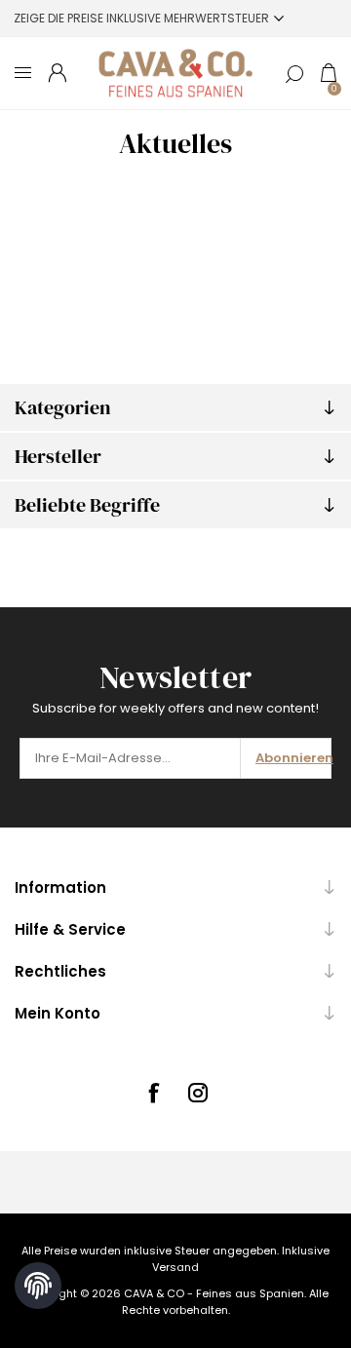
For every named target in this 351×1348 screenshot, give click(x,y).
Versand (175, 1267)
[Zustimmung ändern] (38, 1285)
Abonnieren (293, 758)
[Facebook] (153, 1092)
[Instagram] (197, 1092)
